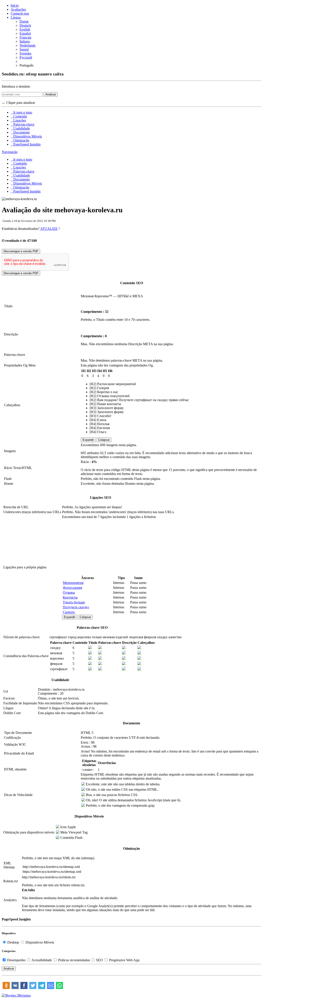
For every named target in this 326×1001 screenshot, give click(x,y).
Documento (20, 132)
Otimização (20, 140)
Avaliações (18, 9)
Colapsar (104, 439)
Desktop (13, 942)
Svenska (25, 53)
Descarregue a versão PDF (21, 251)
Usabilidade (20, 128)
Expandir (88, 439)
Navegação (10, 152)
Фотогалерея (72, 587)
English (25, 29)
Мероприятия (73, 583)
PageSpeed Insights (26, 144)
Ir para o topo (21, 112)
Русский (26, 57)
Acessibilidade (42, 960)
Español (25, 33)
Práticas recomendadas (74, 960)
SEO (99, 960)
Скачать (69, 612)
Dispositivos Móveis (26, 136)
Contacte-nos (20, 13)
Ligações (18, 120)
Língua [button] (16, 17)
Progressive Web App (123, 960)
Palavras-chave (22, 124)
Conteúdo (19, 116)
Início (15, 5)
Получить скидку (76, 607)
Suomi (24, 49)
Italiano (25, 41)
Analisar (50, 94)
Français (25, 37)
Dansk (24, 21)
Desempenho (16, 960)
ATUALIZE (49, 229)
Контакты (70, 597)
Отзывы (69, 592)
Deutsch (25, 25)
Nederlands (27, 45)
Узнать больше (74, 602)
